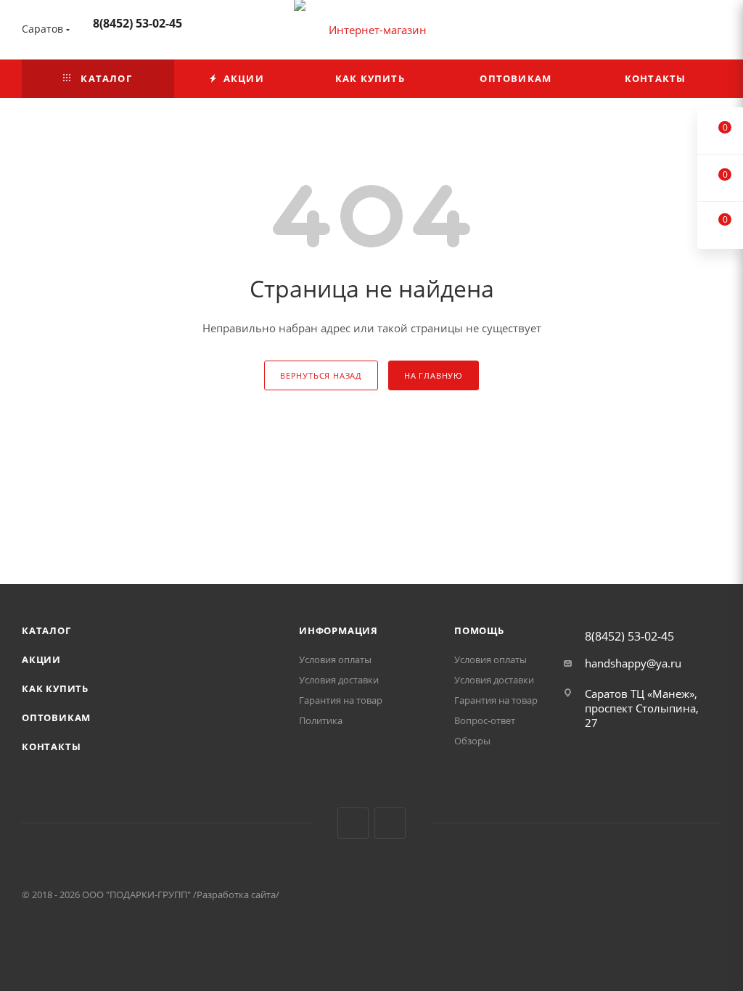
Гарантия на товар (340, 700)
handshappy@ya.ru (633, 663)
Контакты (51, 746)
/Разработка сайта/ (236, 894)
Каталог (46, 630)
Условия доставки (339, 679)
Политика (320, 720)
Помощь (479, 630)
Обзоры (472, 740)
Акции (41, 659)
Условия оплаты (335, 659)
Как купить (55, 688)
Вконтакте (353, 823)
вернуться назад (321, 375)
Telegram (390, 823)
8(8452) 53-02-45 (137, 23)
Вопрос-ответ (484, 720)
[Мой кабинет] (714, 32)
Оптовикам (56, 717)
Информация (338, 630)
